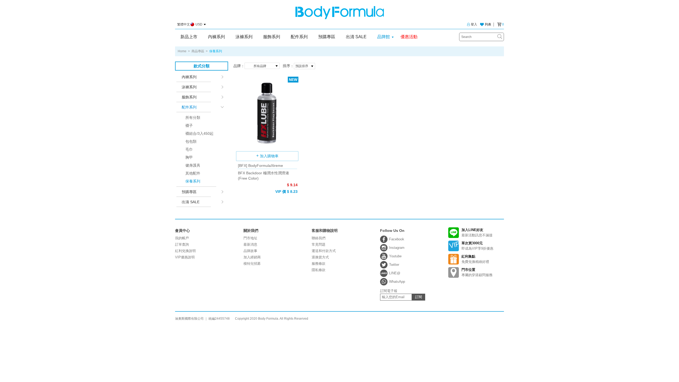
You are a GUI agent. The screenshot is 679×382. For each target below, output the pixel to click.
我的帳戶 (182, 238)
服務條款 (318, 264)
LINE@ (394, 273)
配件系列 (299, 36)
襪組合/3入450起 (199, 133)
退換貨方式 (320, 257)
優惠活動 (409, 36)
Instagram (396, 248)
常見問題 (318, 244)
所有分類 (192, 117)
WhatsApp (397, 282)
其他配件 (192, 173)
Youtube (395, 256)
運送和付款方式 (324, 251)
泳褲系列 (244, 36)
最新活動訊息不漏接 (477, 232)
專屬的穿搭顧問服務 (477, 272)
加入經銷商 (252, 257)
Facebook (396, 239)
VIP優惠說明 (185, 257)
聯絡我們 (318, 238)
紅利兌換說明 (185, 251)
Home (182, 51)
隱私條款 (318, 270)
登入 (474, 24)
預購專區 (326, 36)
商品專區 (197, 51)
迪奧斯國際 (339, 12)
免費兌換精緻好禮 (475, 259)
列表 (488, 24)
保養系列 (192, 181)
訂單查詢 (182, 244)
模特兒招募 (252, 264)
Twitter (394, 265)
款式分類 (202, 66)
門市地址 (250, 238)
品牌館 (383, 36)
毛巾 (189, 149)
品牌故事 (250, 251)
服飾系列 (271, 36)
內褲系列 (216, 36)
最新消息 (250, 244)
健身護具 (192, 165)
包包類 (191, 141)
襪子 (189, 125)
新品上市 (188, 36)
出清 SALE (356, 36)
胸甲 (189, 157)
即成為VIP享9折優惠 (477, 245)
